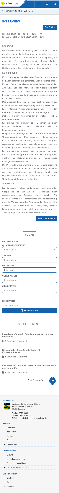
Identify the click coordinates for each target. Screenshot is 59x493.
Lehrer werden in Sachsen (18, 467)
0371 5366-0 (24, 413)
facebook (10, 478)
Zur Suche (50, 27)
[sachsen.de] (9, 4)
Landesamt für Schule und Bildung (26, 404)
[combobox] (29, 249)
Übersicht (11, 428)
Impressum (11, 432)
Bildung (10, 455)
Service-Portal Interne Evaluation (19, 11)
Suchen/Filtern (30, 310)
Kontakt (10, 436)
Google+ (10, 486)
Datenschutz (12, 444)
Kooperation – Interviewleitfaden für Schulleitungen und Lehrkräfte (29, 366)
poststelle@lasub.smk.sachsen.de (33, 418)
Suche (9, 440)
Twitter (9, 482)
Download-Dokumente (16, 341)
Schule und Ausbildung (16, 463)
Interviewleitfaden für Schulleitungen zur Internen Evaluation (28, 335)
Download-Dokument (16, 356)
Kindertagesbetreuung (16, 459)
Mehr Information (46, 218)
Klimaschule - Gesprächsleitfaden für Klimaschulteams (21, 351)
